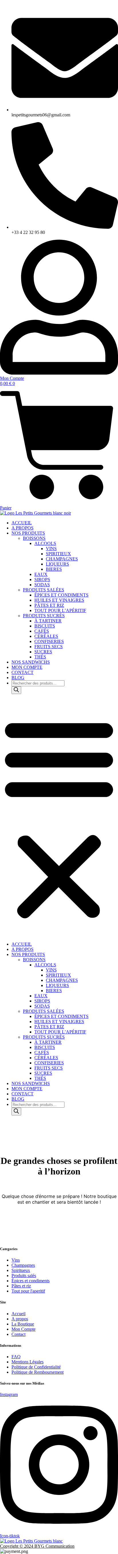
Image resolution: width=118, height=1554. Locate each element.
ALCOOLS (45, 543)
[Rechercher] (16, 690)
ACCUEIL (21, 522)
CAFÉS (41, 631)
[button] (59, 818)
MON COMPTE (26, 667)
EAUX (41, 574)
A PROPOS (22, 527)
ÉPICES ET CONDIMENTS (61, 595)
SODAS (42, 584)
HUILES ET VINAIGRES (59, 600)
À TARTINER (48, 620)
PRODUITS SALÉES (43, 589)
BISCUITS (44, 625)
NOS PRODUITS (28, 533)
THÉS (40, 656)
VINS (51, 548)
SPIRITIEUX (58, 553)
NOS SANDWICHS (30, 662)
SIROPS (42, 579)
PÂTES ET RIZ (49, 605)
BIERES (54, 569)
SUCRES (43, 651)
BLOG (17, 677)
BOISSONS (34, 538)
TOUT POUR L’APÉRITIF (60, 610)
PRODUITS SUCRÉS (44, 615)
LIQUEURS (57, 564)
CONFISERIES (49, 641)
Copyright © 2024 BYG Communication (37, 1546)
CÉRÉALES (46, 636)
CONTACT (22, 672)
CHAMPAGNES (62, 558)
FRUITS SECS (48, 646)
